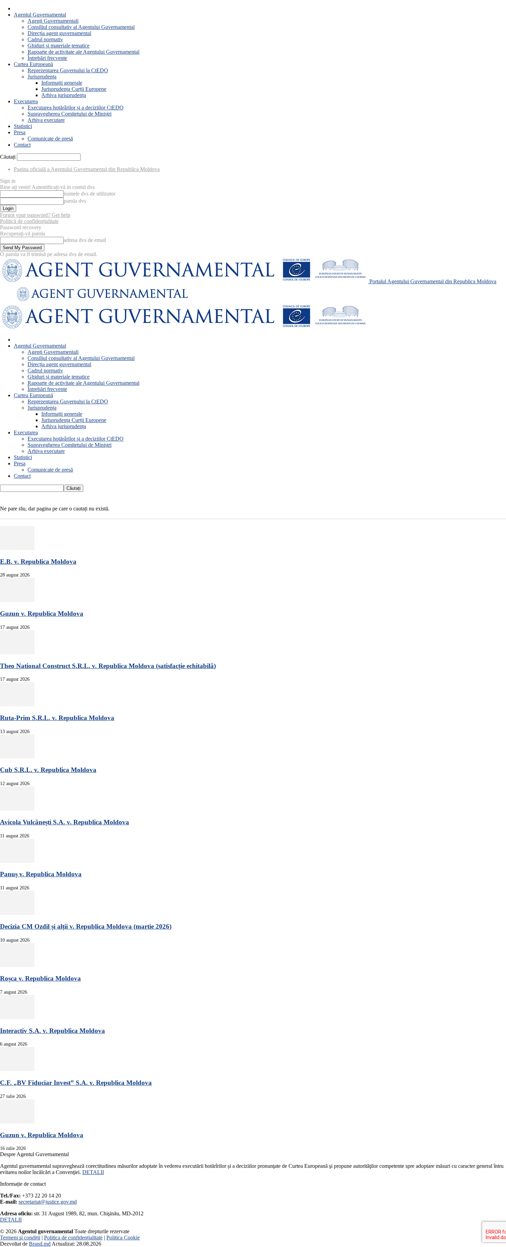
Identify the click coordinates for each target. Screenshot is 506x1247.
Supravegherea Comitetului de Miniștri (70, 114)
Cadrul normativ (45, 39)
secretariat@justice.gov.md (48, 1202)
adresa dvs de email (85, 240)
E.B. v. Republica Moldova (38, 561)
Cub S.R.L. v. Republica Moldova (48, 769)
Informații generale (61, 83)
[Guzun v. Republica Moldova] (17, 600)
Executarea (26, 101)
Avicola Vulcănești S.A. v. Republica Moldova (64, 822)
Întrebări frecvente (47, 58)
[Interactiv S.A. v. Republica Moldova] (17, 1017)
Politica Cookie (123, 1237)
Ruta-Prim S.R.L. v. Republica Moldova (57, 717)
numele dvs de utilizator (89, 194)
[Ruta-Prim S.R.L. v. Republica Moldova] (17, 704)
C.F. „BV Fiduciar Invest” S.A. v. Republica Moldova (76, 1082)
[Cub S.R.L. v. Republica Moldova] (17, 757)
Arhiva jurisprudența (63, 95)
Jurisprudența (42, 77)
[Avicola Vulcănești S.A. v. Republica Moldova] (17, 809)
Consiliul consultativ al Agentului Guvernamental (81, 27)
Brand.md (40, 1244)
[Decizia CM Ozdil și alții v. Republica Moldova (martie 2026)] (17, 913)
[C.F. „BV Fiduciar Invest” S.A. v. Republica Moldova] (17, 1069)
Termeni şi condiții (20, 1237)
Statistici (23, 126)
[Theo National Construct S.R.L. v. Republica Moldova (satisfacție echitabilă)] (17, 652)
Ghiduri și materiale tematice (58, 46)
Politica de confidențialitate (73, 1237)
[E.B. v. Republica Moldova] (17, 548)
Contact (22, 145)
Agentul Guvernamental (40, 15)
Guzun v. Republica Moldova (41, 613)
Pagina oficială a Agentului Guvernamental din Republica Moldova (87, 169)
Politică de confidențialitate (29, 221)
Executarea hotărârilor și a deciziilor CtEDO (76, 107)
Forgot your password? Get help (35, 215)
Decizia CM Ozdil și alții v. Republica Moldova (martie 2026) (85, 926)
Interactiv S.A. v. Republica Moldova (52, 1030)
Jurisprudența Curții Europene (73, 89)
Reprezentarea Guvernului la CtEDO (68, 70)
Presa (19, 132)
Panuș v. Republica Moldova (41, 874)
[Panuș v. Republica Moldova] (17, 861)
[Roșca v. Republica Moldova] (17, 965)
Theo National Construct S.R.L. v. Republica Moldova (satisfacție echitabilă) (108, 665)
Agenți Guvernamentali (53, 21)
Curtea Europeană (33, 64)
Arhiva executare (46, 120)
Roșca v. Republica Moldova (40, 978)
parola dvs (75, 201)
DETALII (93, 1172)
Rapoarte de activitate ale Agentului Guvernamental (83, 52)
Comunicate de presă (50, 138)
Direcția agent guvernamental (59, 33)
